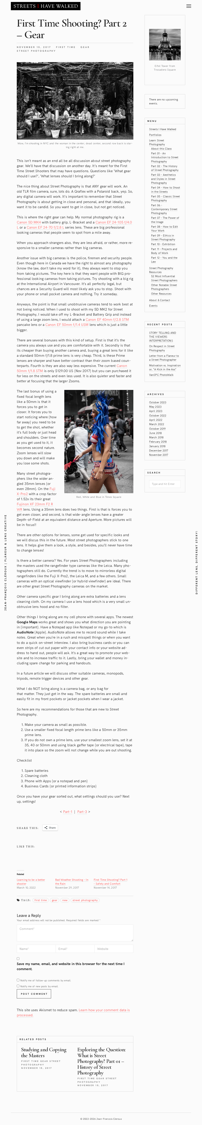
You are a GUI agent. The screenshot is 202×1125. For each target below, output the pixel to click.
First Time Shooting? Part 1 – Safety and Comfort (110, 881)
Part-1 (67, 811)
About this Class (161, 148)
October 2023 (157, 402)
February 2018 (158, 441)
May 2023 (155, 406)
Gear (85, 47)
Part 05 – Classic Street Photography (165, 198)
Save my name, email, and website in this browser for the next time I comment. (70, 966)
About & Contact (159, 300)
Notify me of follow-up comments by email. (45, 980)
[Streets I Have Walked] (45, 6)
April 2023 (155, 411)
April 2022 (155, 420)
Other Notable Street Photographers (164, 287)
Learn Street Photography (157, 142)
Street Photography (36, 50)
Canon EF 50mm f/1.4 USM (66, 324)
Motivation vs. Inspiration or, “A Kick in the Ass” (165, 367)
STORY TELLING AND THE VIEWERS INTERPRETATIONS (162, 337)
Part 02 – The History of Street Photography (165, 168)
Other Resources (161, 293)
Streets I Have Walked (162, 129)
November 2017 (158, 455)
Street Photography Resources (161, 270)
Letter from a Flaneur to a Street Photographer (164, 357)
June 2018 (155, 433)
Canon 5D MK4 (29, 222)
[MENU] (188, 4)
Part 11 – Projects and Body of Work (164, 251)
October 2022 (157, 415)
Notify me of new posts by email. (39, 986)
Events (153, 305)
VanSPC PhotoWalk (161, 375)
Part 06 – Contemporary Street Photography (164, 209)
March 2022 (156, 424)
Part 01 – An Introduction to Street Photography (164, 157)
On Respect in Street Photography (162, 348)
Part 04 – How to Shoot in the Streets (165, 189)
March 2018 (156, 437)
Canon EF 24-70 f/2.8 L (45, 227)
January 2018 (157, 446)
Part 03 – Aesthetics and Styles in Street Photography (163, 179)
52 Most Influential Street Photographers (164, 278)
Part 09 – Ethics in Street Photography (163, 237)
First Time (66, 47)
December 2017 (158, 450)
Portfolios (155, 135)
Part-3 (82, 811)
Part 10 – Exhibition (163, 244)
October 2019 (157, 428)
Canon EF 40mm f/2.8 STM (107, 319)
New (65, 900)
